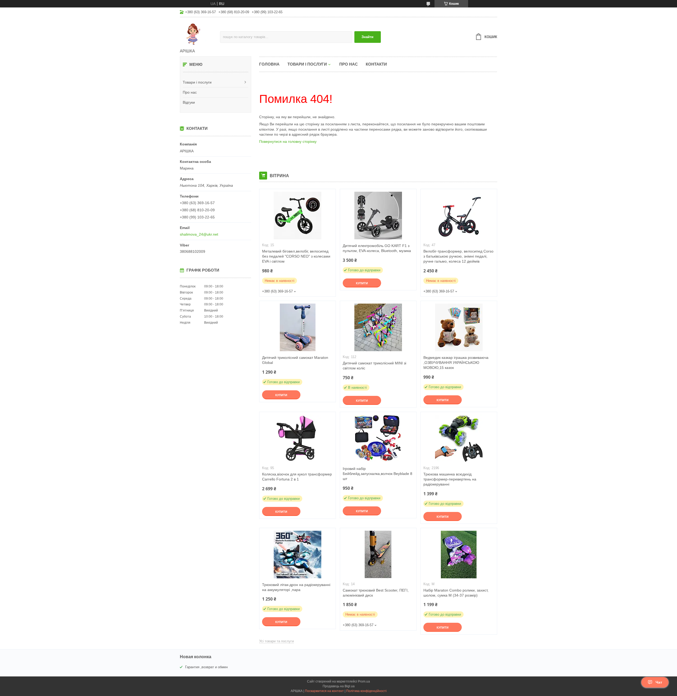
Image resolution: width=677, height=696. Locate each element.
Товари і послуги (197, 82)
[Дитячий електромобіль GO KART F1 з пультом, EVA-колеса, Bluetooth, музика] (378, 215)
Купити (362, 283)
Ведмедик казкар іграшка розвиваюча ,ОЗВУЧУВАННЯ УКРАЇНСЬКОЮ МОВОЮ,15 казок (455, 362)
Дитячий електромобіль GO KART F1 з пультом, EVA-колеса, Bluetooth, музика (377, 248)
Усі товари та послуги (276, 641)
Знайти (367, 37)
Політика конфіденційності (366, 691)
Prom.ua (364, 681)
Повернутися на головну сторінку (288, 141)
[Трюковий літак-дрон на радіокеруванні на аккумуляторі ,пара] (297, 554)
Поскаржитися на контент (324, 691)
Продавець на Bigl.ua (339, 686)
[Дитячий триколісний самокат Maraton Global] (297, 327)
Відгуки (189, 102)
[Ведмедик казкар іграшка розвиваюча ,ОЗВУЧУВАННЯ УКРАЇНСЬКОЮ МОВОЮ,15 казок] (458, 327)
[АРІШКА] (200, 33)
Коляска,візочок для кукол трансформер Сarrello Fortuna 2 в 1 (297, 476)
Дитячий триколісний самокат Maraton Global (295, 360)
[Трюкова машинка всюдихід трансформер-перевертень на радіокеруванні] (458, 438)
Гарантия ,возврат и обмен (206, 667)
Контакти (376, 64)
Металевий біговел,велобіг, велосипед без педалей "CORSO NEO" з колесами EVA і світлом (296, 256)
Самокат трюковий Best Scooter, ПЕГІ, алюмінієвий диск (376, 592)
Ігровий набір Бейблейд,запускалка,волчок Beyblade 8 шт (377, 473)
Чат (659, 682)
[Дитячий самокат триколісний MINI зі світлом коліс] (378, 327)
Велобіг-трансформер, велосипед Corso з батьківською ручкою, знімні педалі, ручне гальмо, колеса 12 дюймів (458, 256)
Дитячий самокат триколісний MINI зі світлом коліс (374, 365)
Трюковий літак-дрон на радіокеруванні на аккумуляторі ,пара (296, 587)
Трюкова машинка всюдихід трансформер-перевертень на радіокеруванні (449, 479)
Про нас (190, 92)
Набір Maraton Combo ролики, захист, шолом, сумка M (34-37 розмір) (455, 592)
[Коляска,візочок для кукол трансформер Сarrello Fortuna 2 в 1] (297, 438)
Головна (269, 64)
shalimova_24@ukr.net (199, 234)
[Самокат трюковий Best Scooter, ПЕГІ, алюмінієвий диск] (378, 554)
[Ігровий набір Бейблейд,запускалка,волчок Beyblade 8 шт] (378, 438)
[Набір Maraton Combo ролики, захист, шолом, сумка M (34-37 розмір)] (458, 554)
